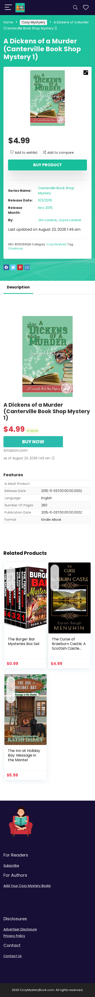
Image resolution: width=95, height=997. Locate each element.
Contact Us (12, 956)
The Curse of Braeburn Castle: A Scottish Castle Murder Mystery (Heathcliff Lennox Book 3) (69, 650)
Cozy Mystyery (33, 22)
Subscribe (11, 865)
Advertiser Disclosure (20, 929)
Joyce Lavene (69, 220)
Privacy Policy (14, 935)
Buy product (47, 165)
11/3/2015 (45, 200)
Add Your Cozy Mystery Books (27, 885)
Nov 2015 (45, 207)
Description (18, 287)
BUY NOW (33, 441)
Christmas (15, 248)
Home (8, 22)
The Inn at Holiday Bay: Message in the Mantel (24, 755)
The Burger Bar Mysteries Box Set (24, 641)
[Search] (75, 7)
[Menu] (8, 7)
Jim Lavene (47, 220)
